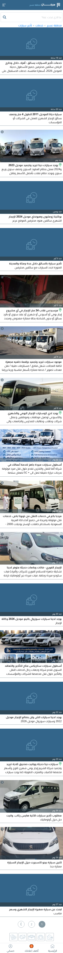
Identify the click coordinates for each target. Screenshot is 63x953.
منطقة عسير (54, 25)
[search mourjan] (5, 17)
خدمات (39, 25)
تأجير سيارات (25, 25)
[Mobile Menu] (4, 5)
